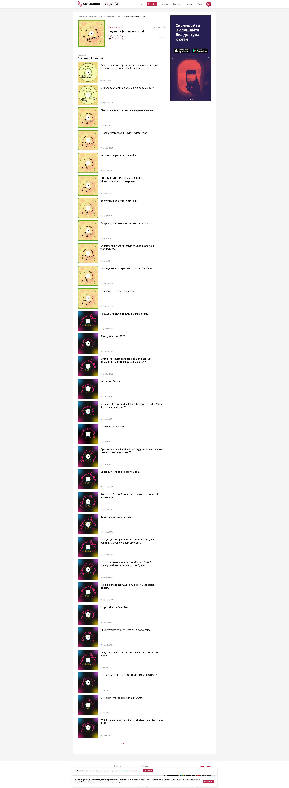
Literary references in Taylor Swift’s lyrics (123, 133)
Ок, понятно (208, 781)
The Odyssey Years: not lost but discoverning (125, 630)
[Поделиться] (122, 37)
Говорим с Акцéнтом (94, 17)
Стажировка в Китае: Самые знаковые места (127, 87)
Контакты (146, 766)
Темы (200, 4)
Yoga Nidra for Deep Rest (114, 607)
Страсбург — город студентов (117, 291)
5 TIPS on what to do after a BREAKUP (121, 697)
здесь (121, 782)
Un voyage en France (112, 426)
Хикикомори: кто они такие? (117, 517)
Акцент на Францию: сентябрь (118, 155)
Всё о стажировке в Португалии (119, 200)
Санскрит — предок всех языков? (120, 471)
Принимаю (148, 771)
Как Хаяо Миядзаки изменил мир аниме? (124, 313)
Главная (165, 4)
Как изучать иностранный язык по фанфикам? (128, 268)
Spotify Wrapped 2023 (112, 336)
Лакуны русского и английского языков (124, 223)
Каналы (189, 4)
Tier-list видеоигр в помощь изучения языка (126, 110)
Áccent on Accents (111, 381)
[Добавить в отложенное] (116, 37)
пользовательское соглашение (129, 771)
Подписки (177, 4)
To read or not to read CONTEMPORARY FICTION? (128, 675)
